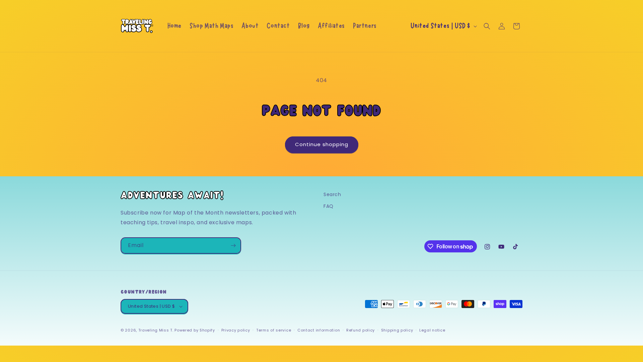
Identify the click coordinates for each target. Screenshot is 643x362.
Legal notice (432, 330)
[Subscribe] (233, 245)
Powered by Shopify (194, 330)
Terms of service (273, 330)
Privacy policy (235, 330)
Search (332, 194)
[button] (487, 26)
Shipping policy (397, 330)
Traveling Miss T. (155, 330)
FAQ (329, 206)
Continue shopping (321, 144)
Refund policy (360, 330)
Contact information (318, 330)
